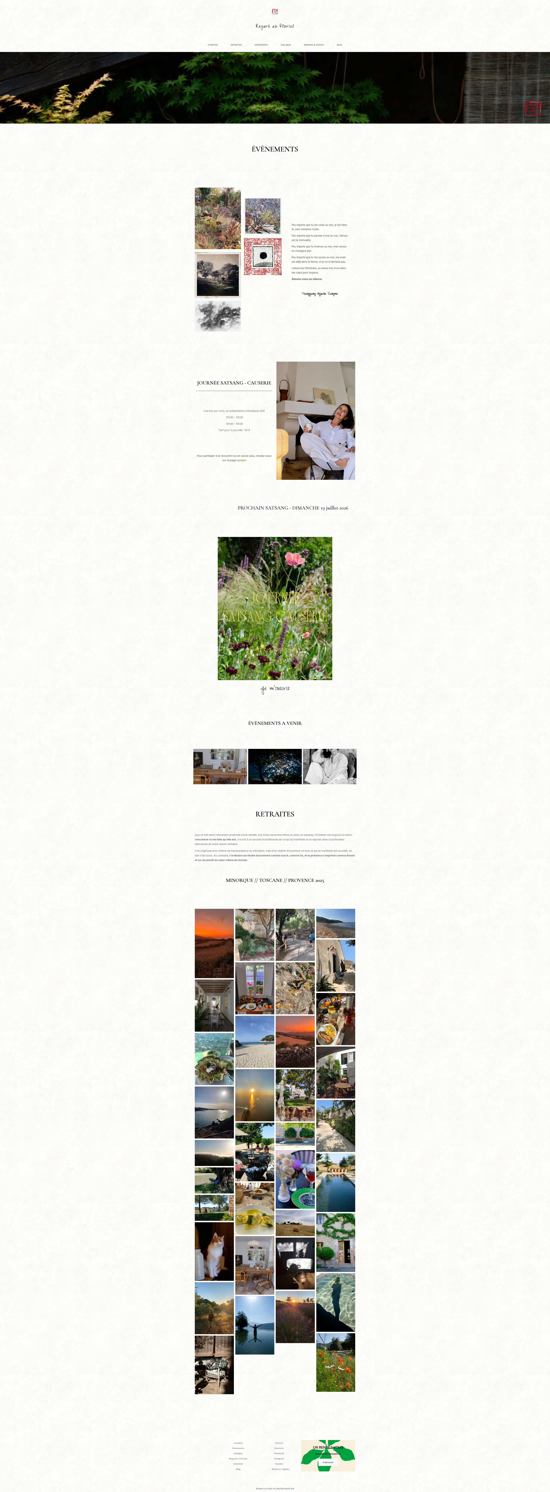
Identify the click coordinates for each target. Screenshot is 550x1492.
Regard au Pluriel (275, 27)
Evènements (261, 45)
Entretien (236, 45)
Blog (339, 45)
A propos (213, 45)
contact (241, 460)
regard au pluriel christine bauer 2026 (275, 1488)
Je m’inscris (275, 689)
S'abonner (328, 1462)
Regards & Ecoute (314, 45)
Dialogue (286, 45)
